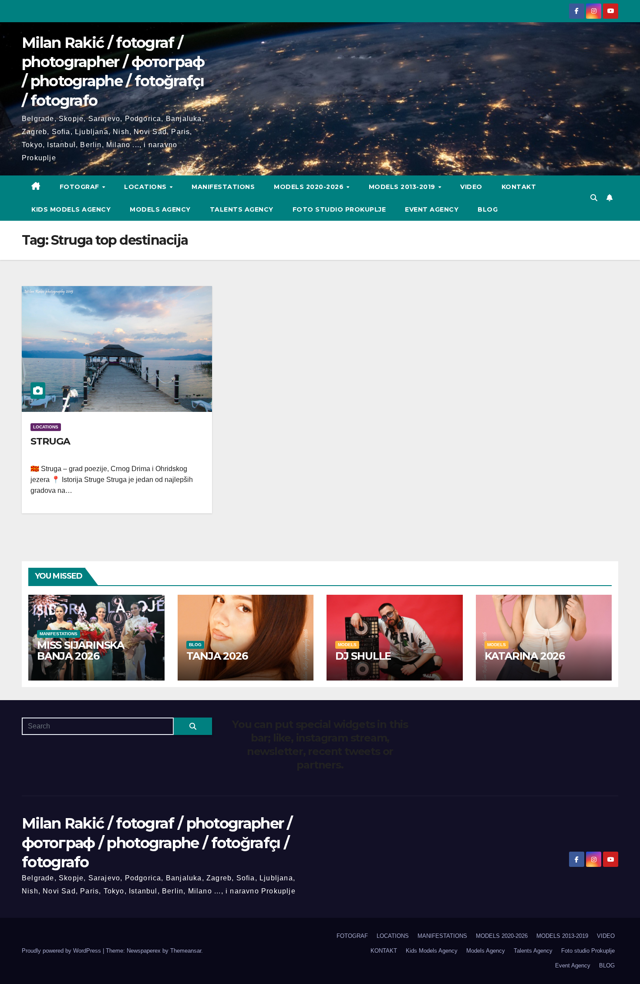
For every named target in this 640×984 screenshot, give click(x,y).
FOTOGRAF (80, 187)
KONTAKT (519, 187)
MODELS (347, 644)
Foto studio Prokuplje (339, 209)
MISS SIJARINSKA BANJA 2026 (80, 650)
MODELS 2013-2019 (403, 187)
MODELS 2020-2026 (310, 187)
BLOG (488, 209)
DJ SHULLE (363, 656)
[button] (593, 198)
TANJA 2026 (217, 656)
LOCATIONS (146, 187)
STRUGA (50, 441)
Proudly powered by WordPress (62, 950)
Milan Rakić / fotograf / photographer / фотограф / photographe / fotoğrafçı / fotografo (157, 842)
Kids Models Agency (71, 209)
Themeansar (185, 950)
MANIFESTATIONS (223, 187)
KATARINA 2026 (525, 656)
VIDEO (471, 187)
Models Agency (160, 209)
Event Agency (431, 209)
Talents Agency (241, 209)
